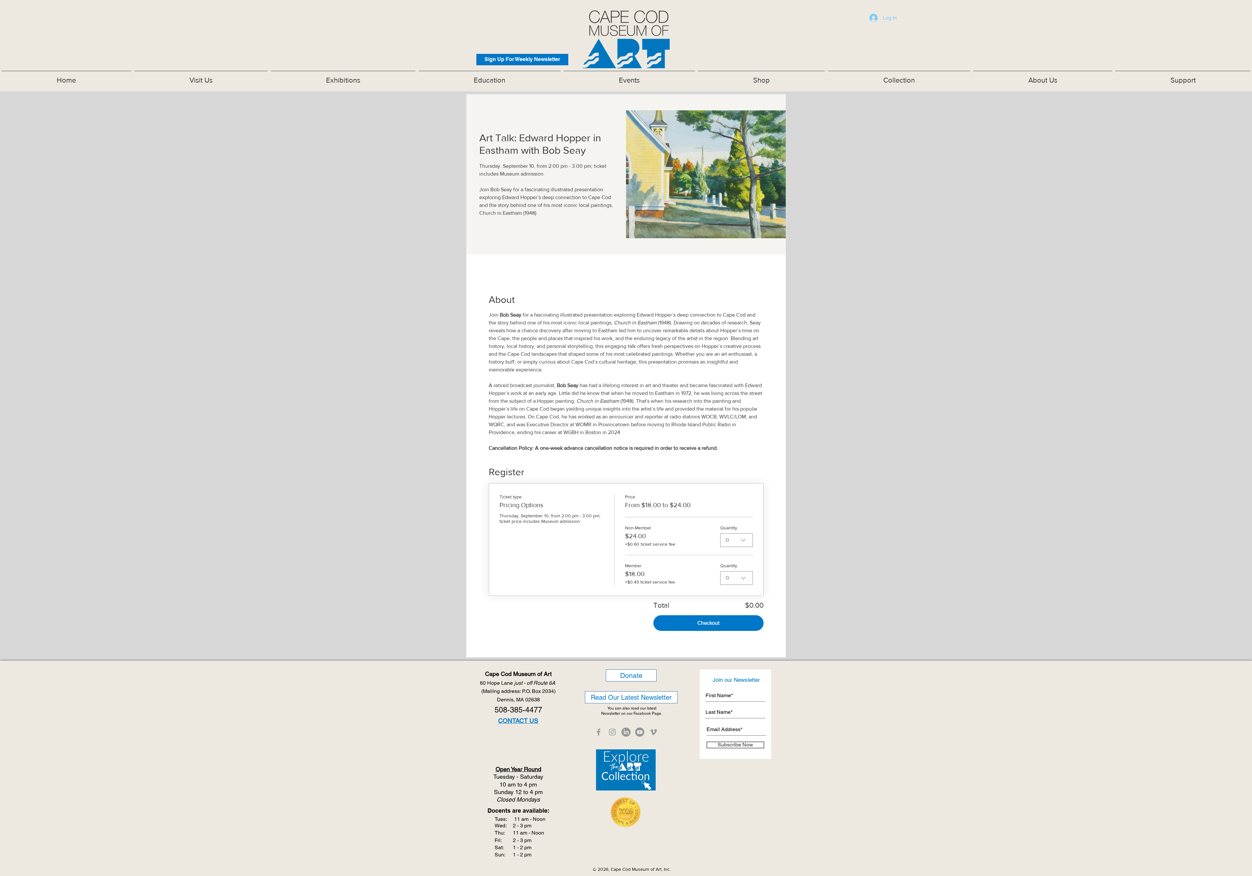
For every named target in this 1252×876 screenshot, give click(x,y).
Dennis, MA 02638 (518, 699)
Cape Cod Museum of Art (518, 673)
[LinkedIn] (626, 732)
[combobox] (736, 540)
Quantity (728, 527)
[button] (343, 77)
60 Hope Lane (518, 683)
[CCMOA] (598, 732)
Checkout (708, 623)
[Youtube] (639, 732)
